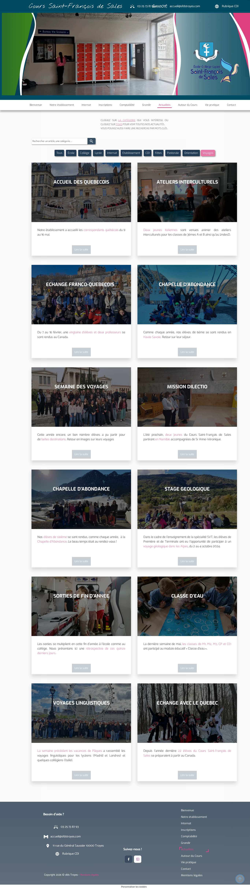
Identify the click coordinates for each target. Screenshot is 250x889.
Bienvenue (187, 810)
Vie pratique (188, 862)
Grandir (185, 843)
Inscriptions (188, 830)
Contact (186, 869)
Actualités (187, 849)
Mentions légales (192, 875)
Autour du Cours (191, 856)
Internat (186, 823)
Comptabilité (189, 836)
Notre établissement (194, 817)
